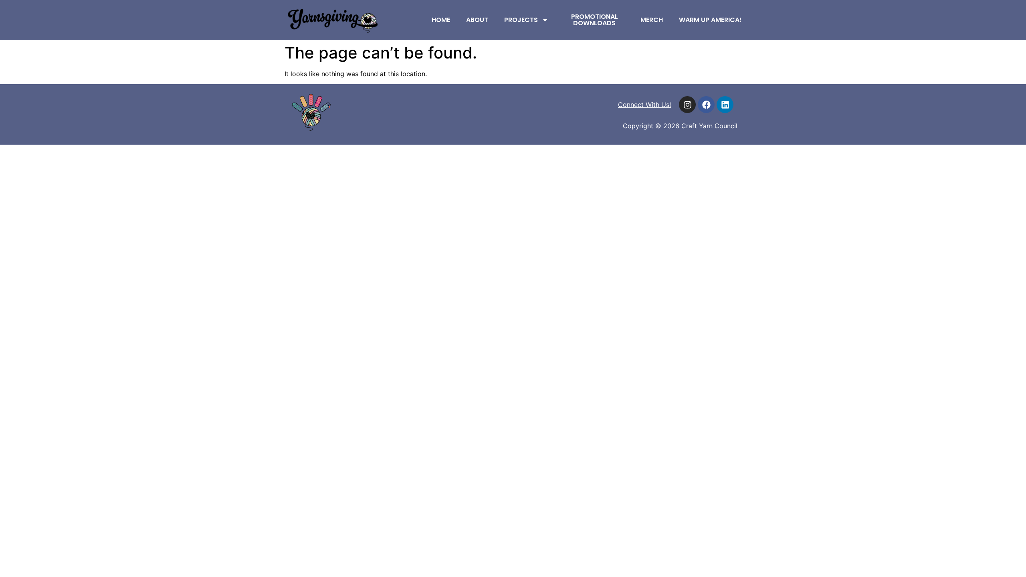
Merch (651, 19)
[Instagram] (687, 104)
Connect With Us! (644, 105)
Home (441, 19)
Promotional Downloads (594, 20)
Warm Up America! (710, 19)
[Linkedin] (725, 104)
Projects (521, 19)
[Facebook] (706, 104)
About (477, 19)
